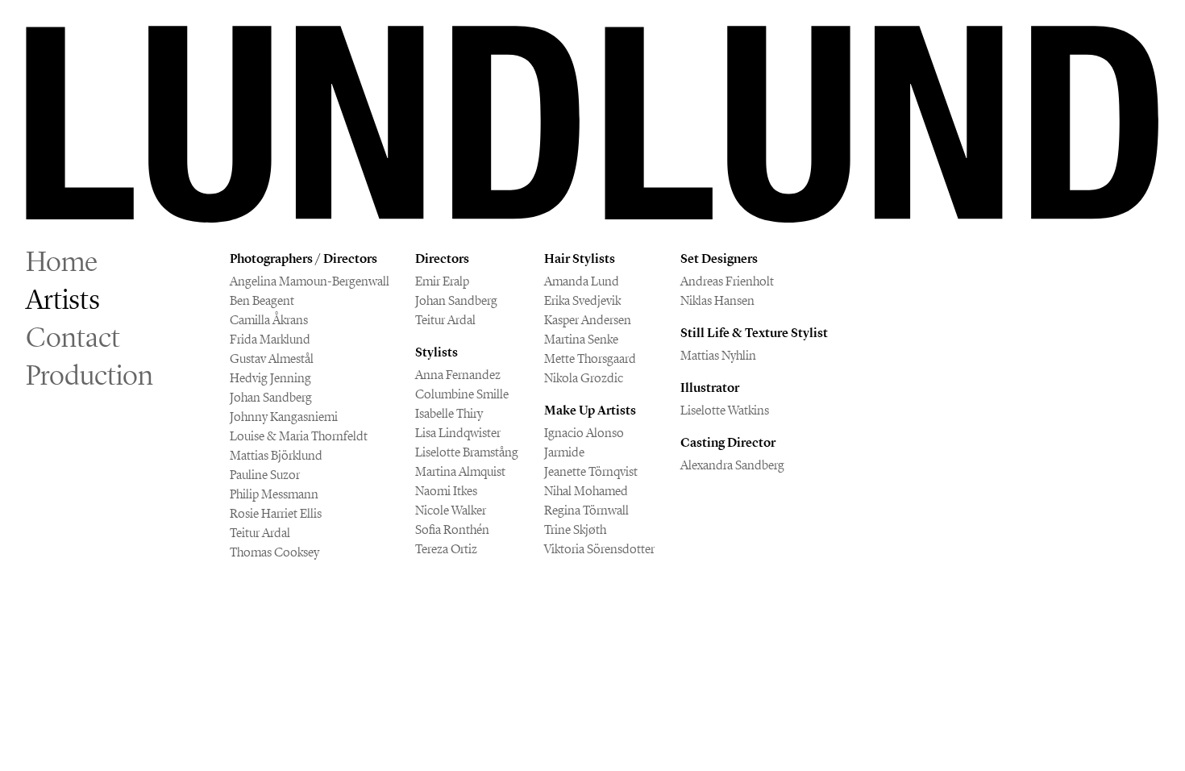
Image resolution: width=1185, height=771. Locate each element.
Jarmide (564, 452)
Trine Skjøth (575, 529)
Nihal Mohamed (586, 490)
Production (89, 375)
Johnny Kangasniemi (284, 416)
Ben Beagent (262, 300)
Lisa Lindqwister (458, 432)
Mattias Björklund (276, 455)
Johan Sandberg (271, 397)
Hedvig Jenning (270, 378)
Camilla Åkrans (269, 319)
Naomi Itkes (446, 490)
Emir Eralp (442, 281)
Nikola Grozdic (583, 378)
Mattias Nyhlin (718, 355)
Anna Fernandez (458, 374)
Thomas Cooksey (274, 552)
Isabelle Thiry (449, 413)
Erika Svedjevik (582, 300)
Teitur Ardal (260, 532)
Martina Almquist (460, 471)
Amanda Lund (581, 281)
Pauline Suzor (265, 474)
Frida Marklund (270, 339)
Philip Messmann (274, 494)
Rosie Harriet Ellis (276, 513)
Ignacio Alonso (584, 432)
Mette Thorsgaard (590, 358)
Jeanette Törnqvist (591, 471)
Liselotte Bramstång (466, 452)
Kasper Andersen (587, 319)
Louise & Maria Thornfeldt (299, 436)
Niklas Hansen (717, 300)
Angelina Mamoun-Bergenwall (309, 281)
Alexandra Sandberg (732, 465)
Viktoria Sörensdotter (599, 548)
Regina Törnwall (586, 510)
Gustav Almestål (272, 358)
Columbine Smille (462, 394)
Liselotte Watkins (724, 410)
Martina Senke (581, 339)
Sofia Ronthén (452, 529)
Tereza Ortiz (446, 548)
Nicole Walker (450, 510)
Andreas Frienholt (727, 281)
